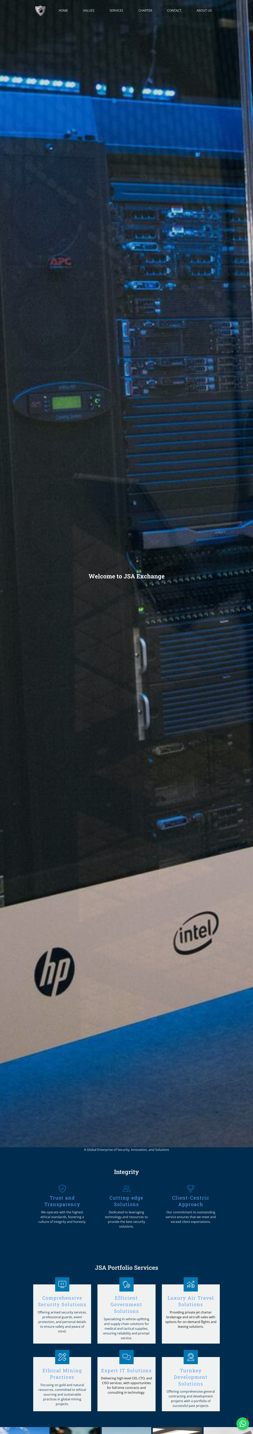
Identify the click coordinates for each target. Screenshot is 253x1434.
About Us (204, 10)
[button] (242, 1423)
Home (63, 10)
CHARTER (145, 10)
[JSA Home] (40, 10)
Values (88, 10)
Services (116, 10)
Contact (174, 10)
